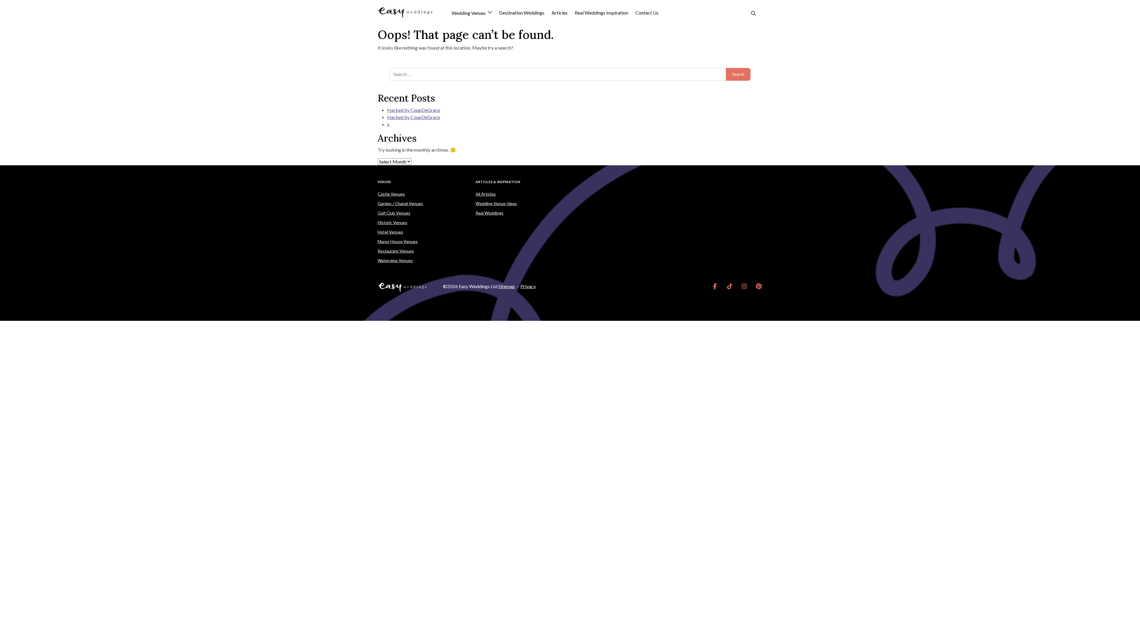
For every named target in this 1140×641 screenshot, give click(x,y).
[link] (715, 286)
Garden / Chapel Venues (400, 203)
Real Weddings (490, 212)
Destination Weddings (521, 12)
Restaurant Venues (396, 250)
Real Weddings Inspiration (601, 12)
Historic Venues (392, 222)
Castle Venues (391, 193)
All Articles (486, 193)
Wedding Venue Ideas (496, 203)
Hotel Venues (390, 231)
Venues (384, 182)
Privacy (528, 286)
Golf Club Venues (394, 212)
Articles (560, 12)
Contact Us (646, 12)
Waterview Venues (395, 260)
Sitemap (506, 286)
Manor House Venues (398, 241)
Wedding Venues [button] (469, 13)
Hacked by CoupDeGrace (413, 110)
